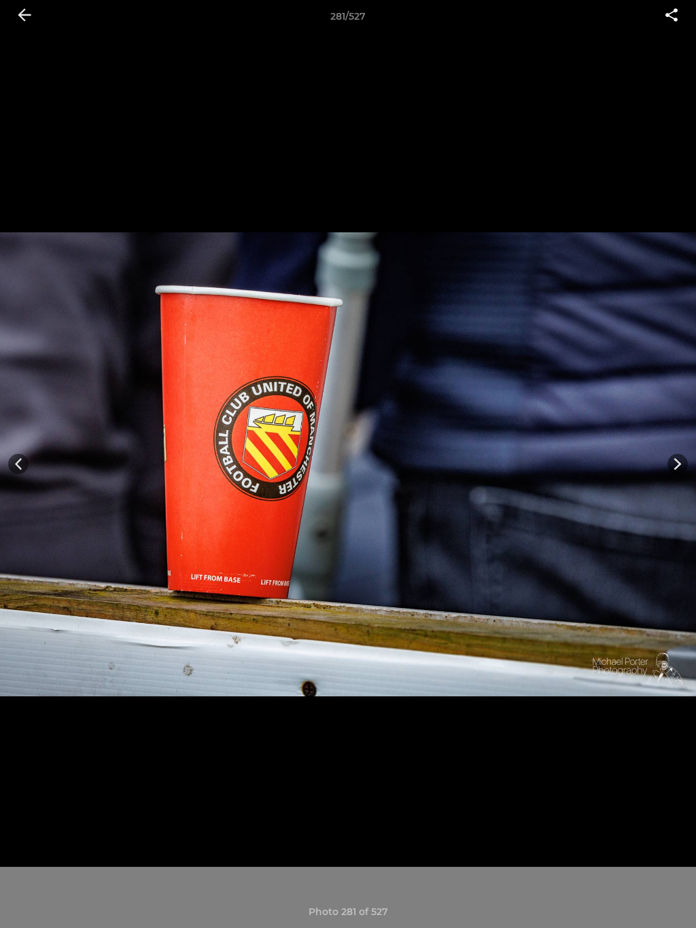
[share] (671, 16)
